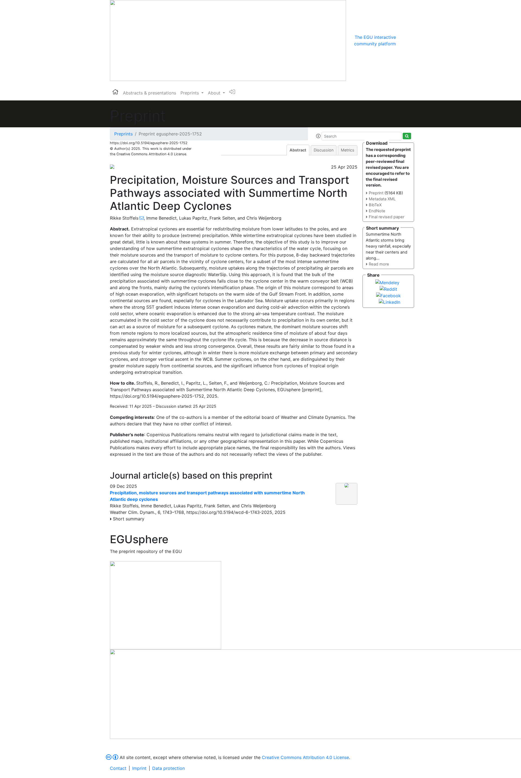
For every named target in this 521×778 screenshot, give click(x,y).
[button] (318, 136)
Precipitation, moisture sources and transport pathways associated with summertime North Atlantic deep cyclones (207, 496)
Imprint (139, 768)
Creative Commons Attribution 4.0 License (305, 757)
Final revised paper (386, 216)
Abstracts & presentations (149, 93)
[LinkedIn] (389, 301)
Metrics (347, 150)
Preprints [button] (190, 93)
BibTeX (375, 205)
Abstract (298, 150)
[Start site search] (407, 136)
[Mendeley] (387, 282)
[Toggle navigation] (403, 40)
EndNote (377, 210)
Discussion (323, 150)
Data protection (168, 768)
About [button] (215, 93)
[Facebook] (388, 295)
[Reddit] (388, 288)
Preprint (376, 193)
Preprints (123, 134)
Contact (118, 768)
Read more (379, 264)
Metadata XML (382, 199)
